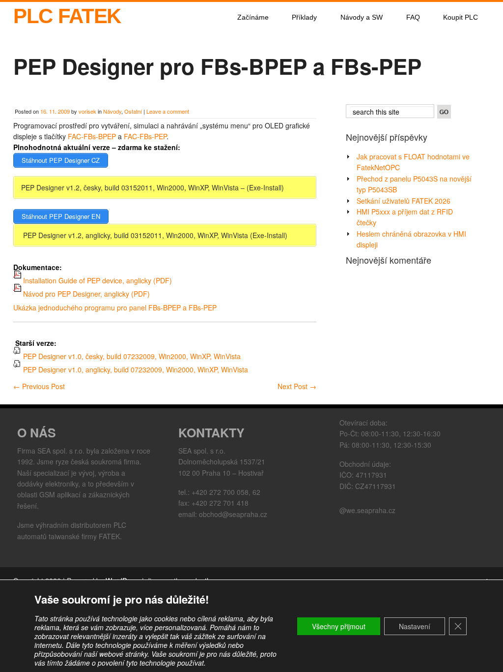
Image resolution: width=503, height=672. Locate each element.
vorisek (87, 111)
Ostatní (133, 111)
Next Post (297, 386)
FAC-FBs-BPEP (92, 136)
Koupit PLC (460, 17)
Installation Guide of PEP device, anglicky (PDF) (96, 280)
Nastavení (414, 626)
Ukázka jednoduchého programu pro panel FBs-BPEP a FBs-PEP (115, 307)
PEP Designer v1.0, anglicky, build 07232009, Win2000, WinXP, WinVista (134, 369)
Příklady (304, 17)
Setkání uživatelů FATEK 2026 (403, 201)
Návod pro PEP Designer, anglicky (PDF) (85, 294)
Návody (112, 111)
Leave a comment (167, 111)
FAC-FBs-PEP (145, 136)
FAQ (413, 17)
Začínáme (253, 17)
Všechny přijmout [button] (338, 626)
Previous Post (39, 386)
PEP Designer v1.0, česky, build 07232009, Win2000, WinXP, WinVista (131, 356)
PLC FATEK (67, 16)
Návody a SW (361, 17)
